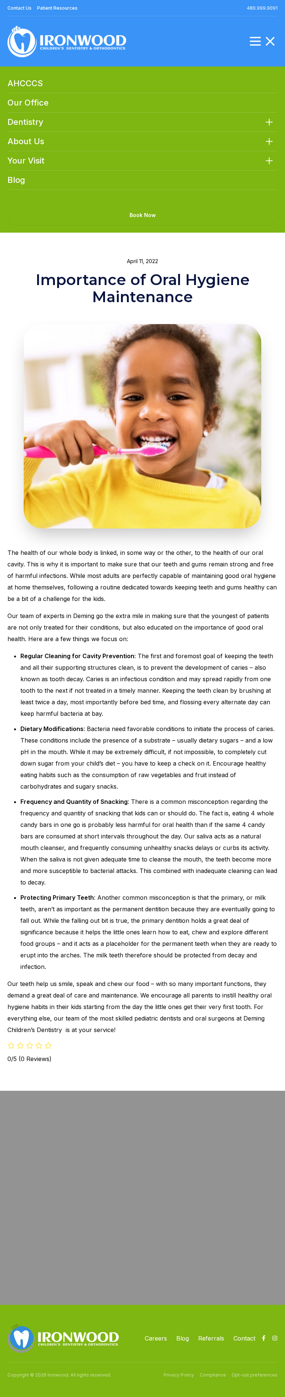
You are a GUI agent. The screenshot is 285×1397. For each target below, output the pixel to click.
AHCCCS (25, 83)
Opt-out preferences (255, 1375)
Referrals (211, 1338)
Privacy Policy (179, 1375)
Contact (244, 1338)
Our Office (28, 102)
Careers (156, 1338)
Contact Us (19, 8)
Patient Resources (57, 8)
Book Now (143, 215)
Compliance (213, 1375)
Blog (16, 180)
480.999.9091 (262, 8)
